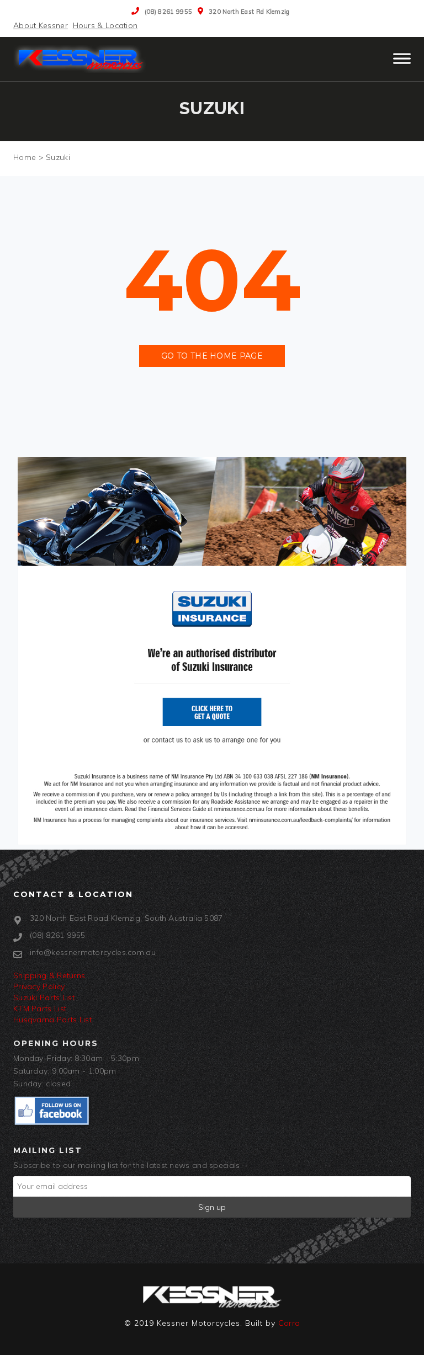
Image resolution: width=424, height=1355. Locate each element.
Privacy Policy (39, 986)
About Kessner (40, 25)
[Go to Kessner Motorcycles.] (24, 157)
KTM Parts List (39, 1008)
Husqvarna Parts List (52, 1020)
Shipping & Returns (49, 975)
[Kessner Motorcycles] (82, 59)
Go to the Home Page (212, 356)
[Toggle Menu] (402, 63)
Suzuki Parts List (44, 997)
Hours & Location (105, 25)
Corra (289, 1323)
